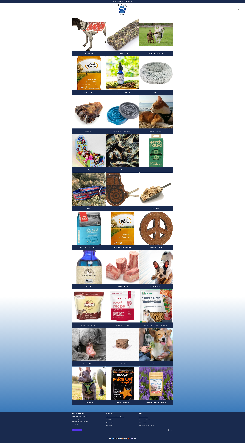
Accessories (88, 53)
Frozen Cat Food (88, 364)
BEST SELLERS (88, 131)
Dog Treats (155, 208)
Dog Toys (122, 208)
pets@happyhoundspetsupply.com (80, 421)
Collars (88, 208)
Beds (155, 92)
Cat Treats (122, 170)
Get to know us (143, 416)
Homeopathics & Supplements (155, 402)
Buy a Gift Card (110, 419)
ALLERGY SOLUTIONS (121, 92)
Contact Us (109, 425)
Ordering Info (109, 422)
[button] (2, 9)
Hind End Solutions (121, 402)
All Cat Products (122, 53)
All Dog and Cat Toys (155, 53)
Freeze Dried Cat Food (88, 325)
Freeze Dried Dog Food (122, 325)
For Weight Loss (155, 286)
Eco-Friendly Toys (155, 247)
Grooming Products (155, 364)
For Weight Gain (121, 286)
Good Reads (142, 422)
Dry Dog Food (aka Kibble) (122, 247)
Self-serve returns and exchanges (115, 416)
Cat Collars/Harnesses (155, 131)
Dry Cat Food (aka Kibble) (88, 247)
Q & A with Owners (144, 419)
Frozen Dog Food (122, 364)
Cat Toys (88, 170)
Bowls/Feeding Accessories (121, 131)
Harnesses (88, 402)
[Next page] (126, 410)
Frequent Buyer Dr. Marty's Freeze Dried (155, 325)
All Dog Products (88, 92)
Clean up (155, 170)
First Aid (88, 286)
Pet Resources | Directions (146, 425)
